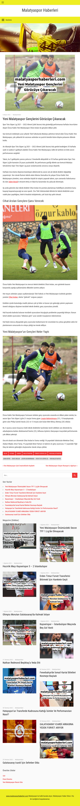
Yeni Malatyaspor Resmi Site (13, 782)
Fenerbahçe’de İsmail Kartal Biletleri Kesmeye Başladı (23, 505)
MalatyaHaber (17, 115)
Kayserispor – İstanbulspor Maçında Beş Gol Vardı (22, 499)
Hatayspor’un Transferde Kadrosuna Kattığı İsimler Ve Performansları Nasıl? (31, 508)
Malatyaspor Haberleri (40, 10)
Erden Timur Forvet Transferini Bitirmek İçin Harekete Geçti (25, 493)
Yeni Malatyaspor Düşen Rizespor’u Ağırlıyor (61, 466)
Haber (19, 453)
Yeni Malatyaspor (55, 453)
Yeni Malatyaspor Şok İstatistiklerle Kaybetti (19, 466)
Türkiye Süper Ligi (41, 453)
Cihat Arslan (13, 297)
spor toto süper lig (42, 458)
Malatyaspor (27, 453)
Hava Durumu (7, 779)
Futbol (12, 453)
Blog (5, 453)
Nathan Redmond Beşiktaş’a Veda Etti (18, 502)
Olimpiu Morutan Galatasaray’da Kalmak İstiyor (21, 496)
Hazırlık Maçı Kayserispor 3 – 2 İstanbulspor (20, 490)
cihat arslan (16, 458)
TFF (4, 776)
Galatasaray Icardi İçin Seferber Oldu (17, 514)
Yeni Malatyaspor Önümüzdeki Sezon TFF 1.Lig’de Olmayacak (26, 486)
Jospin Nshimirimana (49, 418)
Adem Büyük (13, 182)
